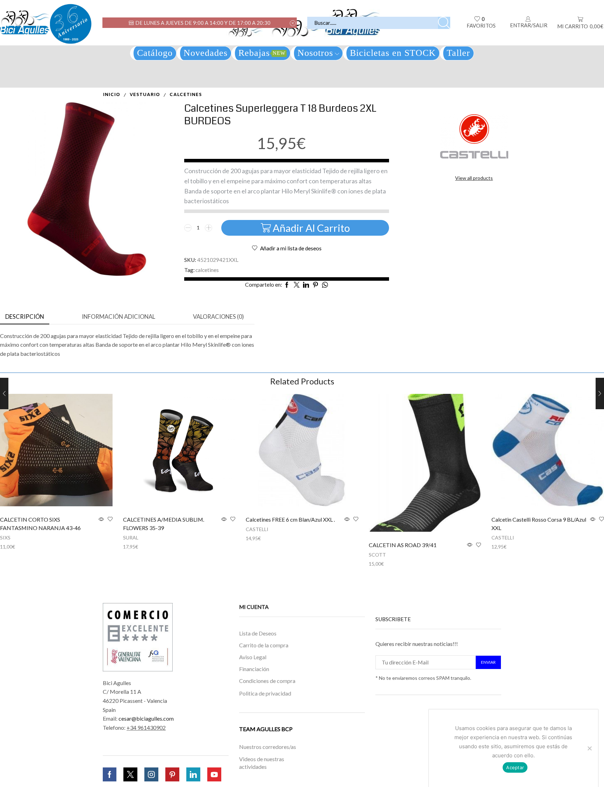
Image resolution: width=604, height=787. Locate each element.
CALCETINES (186, 95)
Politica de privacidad (265, 693)
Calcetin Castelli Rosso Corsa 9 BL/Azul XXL (538, 523)
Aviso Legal (252, 657)
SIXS (5, 537)
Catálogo (155, 53)
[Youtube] (214, 774)
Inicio (111, 95)
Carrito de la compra (263, 645)
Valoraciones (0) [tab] (218, 316)
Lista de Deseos (257, 633)
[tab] (24, 317)
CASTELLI (257, 529)
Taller (458, 53)
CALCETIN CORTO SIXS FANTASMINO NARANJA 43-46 (40, 523)
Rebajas (262, 53)
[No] (589, 748)
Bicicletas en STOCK (393, 53)
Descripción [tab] (24, 316)
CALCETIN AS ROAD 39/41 (403, 545)
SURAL (130, 537)
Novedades (206, 53)
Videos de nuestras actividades (261, 763)
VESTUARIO (145, 95)
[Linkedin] (193, 774)
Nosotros (315, 53)
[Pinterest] (172, 774)
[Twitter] (130, 774)
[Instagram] (151, 774)
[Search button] (444, 23)
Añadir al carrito (311, 228)
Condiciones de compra (267, 680)
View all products (474, 178)
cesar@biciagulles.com (146, 718)
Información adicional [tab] (118, 316)
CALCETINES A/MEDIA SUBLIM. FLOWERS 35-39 (163, 523)
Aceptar (515, 767)
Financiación (254, 669)
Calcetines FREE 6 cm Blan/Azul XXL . (290, 519)
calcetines (207, 270)
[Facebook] (109, 774)
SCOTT (377, 555)
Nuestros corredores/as (267, 746)
